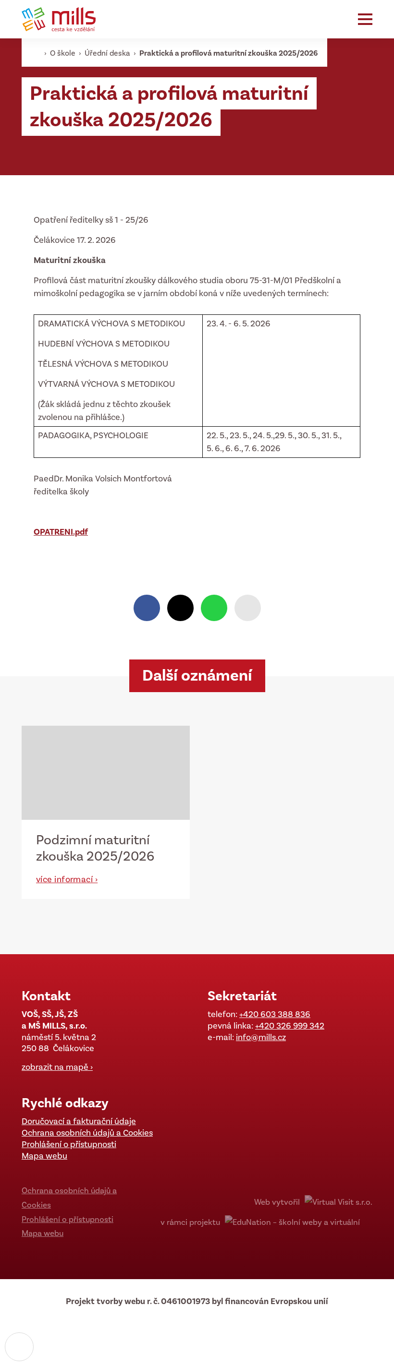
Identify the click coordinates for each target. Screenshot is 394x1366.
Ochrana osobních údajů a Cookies (87, 1132)
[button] (365, 19)
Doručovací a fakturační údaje (79, 1121)
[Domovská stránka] (62, 19)
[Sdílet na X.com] (180, 608)
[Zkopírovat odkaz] (247, 608)
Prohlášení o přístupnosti (69, 1144)
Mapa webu (44, 1155)
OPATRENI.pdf (61, 532)
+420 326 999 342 (289, 1025)
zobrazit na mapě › (57, 1067)
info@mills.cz (261, 1037)
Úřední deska (108, 53)
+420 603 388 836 (274, 1014)
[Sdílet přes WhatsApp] (214, 608)
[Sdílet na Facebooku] (147, 608)
